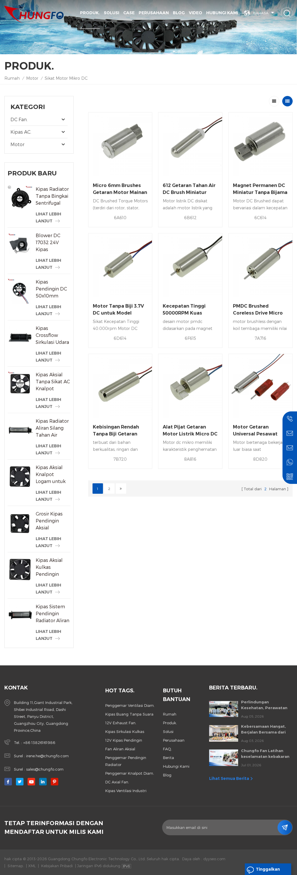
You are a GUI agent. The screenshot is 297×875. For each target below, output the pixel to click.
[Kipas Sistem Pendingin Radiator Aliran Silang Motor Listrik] (20, 615)
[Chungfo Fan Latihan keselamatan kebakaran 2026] (223, 757)
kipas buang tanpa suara (129, 714)
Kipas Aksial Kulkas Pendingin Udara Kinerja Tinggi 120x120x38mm (53, 567)
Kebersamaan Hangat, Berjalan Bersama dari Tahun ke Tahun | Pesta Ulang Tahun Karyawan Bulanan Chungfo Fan (265, 729)
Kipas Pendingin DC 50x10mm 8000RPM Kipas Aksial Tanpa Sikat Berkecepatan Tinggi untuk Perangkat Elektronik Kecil (52, 289)
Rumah (12, 78)
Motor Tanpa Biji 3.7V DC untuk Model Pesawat (118, 310)
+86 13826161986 (39, 742)
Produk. (90, 12)
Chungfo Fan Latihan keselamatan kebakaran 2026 (265, 753)
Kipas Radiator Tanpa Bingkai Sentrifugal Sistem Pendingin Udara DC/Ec (52, 196)
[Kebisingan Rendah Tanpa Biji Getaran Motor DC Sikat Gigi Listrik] (120, 386)
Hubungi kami (222, 12)
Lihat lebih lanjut (48, 217)
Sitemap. (16, 865)
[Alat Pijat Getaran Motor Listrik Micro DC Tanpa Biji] (190, 386)
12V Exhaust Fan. (120, 722)
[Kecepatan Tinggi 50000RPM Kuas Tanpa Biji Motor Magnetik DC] (190, 265)
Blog (179, 12)
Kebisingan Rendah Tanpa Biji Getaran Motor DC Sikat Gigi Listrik (116, 431)
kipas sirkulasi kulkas (124, 731)
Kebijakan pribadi (57, 865)
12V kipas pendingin (123, 740)
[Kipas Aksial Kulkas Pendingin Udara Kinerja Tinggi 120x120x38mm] (20, 569)
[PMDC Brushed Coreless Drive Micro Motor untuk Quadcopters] (260, 265)
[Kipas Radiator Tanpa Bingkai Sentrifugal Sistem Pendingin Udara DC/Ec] (20, 198)
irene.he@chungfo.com (47, 756)
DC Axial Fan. (117, 782)
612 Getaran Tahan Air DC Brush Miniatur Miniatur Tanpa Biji (189, 189)
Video (195, 12)
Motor (32, 78)
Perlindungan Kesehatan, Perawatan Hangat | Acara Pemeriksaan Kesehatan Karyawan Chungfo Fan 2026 (266, 705)
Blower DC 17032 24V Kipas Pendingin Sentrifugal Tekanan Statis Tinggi (52, 243)
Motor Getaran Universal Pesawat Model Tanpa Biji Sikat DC (260, 431)
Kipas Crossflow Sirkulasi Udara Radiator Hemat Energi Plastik (52, 335)
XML (32, 865)
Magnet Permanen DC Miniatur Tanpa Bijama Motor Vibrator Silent (260, 189)
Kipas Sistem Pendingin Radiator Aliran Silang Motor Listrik (52, 614)
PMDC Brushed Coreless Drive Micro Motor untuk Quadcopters (258, 310)
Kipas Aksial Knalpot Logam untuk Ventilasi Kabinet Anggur (51, 474)
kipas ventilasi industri (125, 790)
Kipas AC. (20, 132)
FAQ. (167, 749)
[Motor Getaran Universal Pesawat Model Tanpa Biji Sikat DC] (260, 386)
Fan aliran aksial (120, 749)
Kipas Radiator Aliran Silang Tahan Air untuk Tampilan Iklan (53, 428)
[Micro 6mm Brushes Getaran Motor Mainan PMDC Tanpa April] (120, 144)
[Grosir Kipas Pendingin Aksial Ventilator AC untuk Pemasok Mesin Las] (20, 522)
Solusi (111, 12)
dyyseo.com (214, 858)
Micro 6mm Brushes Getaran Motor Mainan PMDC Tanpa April (120, 189)
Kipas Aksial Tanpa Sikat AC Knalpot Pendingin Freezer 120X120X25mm (53, 382)
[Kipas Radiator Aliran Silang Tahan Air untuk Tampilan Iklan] (20, 430)
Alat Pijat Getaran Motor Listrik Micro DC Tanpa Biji (190, 431)
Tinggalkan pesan (268, 871)
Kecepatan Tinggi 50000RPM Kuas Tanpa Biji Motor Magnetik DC (184, 310)
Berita (168, 757)
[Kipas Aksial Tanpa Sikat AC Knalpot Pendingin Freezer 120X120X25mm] (20, 383)
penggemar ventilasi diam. (130, 705)
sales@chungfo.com (45, 769)
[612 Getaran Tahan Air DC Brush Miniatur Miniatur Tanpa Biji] (190, 144)
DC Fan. (19, 119)
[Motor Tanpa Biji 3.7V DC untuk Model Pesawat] (120, 265)
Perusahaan (154, 12)
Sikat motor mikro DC (66, 78)
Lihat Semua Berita (229, 778)
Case (129, 12)
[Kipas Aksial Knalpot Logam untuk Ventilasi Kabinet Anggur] (20, 476)
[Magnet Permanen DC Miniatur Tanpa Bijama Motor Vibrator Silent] (260, 144)
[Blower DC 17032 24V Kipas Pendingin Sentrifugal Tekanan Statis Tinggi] (20, 244)
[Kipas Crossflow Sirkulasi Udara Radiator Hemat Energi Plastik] (20, 337)
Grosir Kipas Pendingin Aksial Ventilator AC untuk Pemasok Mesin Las (51, 521)
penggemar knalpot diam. (129, 773)
